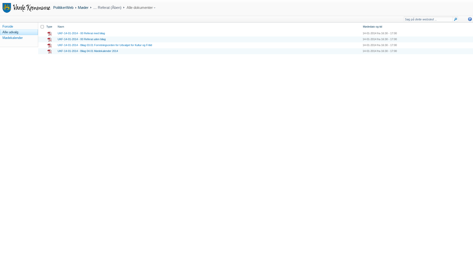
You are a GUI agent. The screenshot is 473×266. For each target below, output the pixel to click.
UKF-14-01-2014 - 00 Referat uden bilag (82, 39)
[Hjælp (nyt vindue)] (470, 19)
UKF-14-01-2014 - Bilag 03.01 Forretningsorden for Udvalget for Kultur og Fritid (105, 45)
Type (49, 26)
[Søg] (455, 20)
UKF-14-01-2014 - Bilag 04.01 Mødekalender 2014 (88, 51)
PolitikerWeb (63, 7)
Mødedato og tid (372, 26)
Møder (83, 7)
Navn (61, 26)
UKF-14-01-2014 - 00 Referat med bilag (81, 33)
